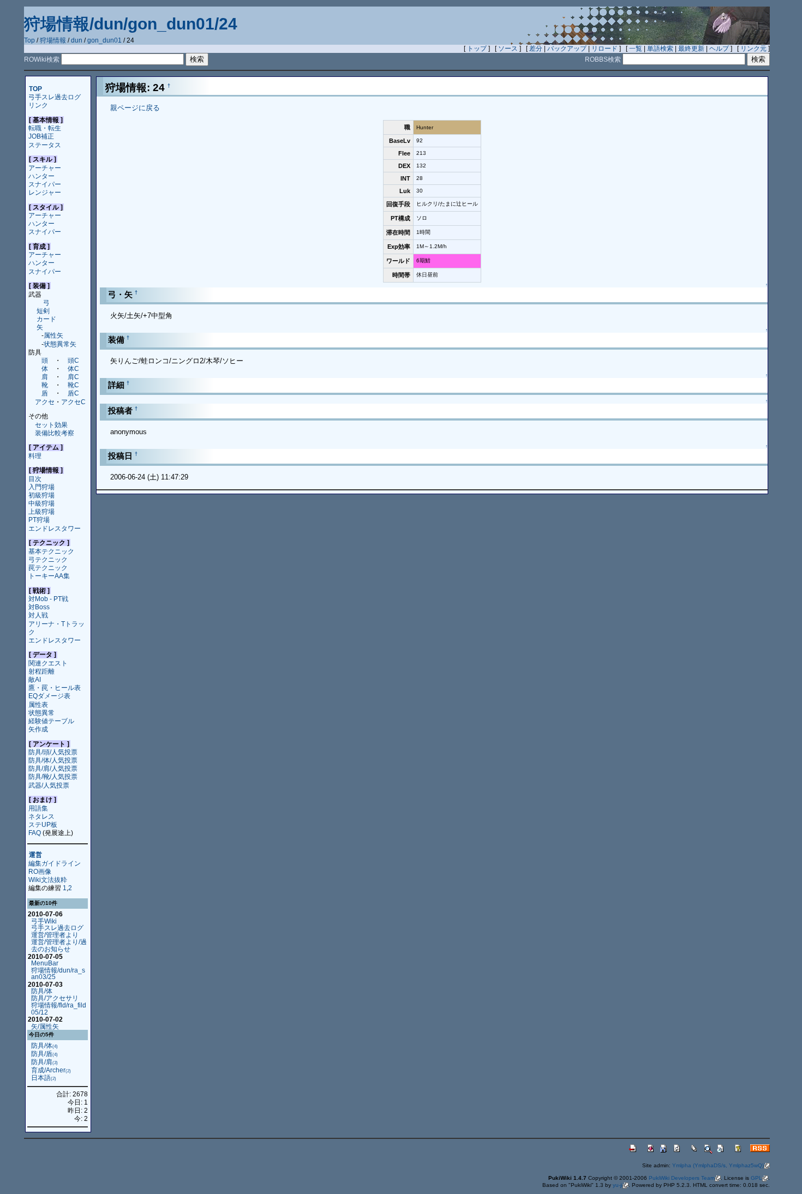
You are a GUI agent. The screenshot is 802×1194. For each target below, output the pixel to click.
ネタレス (41, 816)
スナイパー (44, 184)
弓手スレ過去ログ (54, 96)
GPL (756, 1178)
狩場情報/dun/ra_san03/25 (58, 974)
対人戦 (38, 615)
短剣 (43, 310)
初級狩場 (41, 495)
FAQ (34, 832)
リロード (604, 48)
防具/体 (41, 990)
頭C (73, 360)
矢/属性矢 (45, 1026)
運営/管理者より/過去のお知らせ (59, 945)
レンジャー (44, 192)
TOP (35, 88)
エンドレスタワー (54, 528)
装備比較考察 (54, 432)
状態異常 (41, 712)
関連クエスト (48, 663)
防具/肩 (44, 1061)
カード (46, 318)
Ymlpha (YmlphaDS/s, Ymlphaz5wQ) (718, 1165)
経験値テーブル (51, 720)
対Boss (39, 606)
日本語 (43, 1077)
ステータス (44, 144)
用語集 (38, 808)
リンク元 (753, 48)
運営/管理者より (55, 934)
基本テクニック (51, 551)
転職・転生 (44, 127)
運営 (35, 855)
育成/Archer (51, 1069)
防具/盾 (44, 1053)
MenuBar (44, 963)
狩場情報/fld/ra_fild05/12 (58, 1008)
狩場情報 (53, 40)
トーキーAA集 (49, 575)
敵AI (34, 679)
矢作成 (38, 729)
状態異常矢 (60, 343)
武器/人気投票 (48, 785)
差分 (535, 48)
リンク (38, 105)
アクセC (73, 401)
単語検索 (660, 48)
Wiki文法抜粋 (47, 879)
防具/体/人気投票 (52, 760)
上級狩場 (41, 511)
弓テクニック (48, 559)
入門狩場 (41, 486)
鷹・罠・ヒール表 (54, 687)
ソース (508, 48)
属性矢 (53, 335)
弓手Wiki (44, 921)
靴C (73, 384)
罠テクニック (48, 567)
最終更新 (691, 48)
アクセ (45, 401)
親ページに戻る (135, 108)
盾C (73, 393)
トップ (477, 48)
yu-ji (618, 1185)
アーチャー (44, 167)
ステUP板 (42, 824)
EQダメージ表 (49, 695)
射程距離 (41, 671)
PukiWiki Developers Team (682, 1178)
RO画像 (39, 871)
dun (76, 40)
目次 (34, 478)
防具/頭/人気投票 (52, 751)
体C (73, 368)
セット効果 (51, 424)
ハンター (41, 175)
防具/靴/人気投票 (52, 776)
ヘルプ (719, 48)
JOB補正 (41, 136)
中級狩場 (41, 503)
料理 (34, 455)
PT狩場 (39, 519)
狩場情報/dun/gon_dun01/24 (130, 24)
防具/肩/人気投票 (52, 768)
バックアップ (566, 48)
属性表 (38, 704)
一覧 (635, 48)
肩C (73, 376)
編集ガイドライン (54, 863)
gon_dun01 (104, 40)
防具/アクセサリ (55, 997)
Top (29, 40)
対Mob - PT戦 (48, 598)
